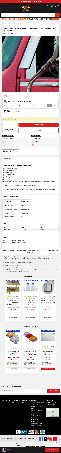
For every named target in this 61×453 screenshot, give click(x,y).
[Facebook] (3, 151)
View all (54, 276)
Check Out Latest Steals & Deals (30, 1)
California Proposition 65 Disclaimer (10, 149)
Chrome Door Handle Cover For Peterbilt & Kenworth (30, 303)
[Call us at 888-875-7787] (48, 6)
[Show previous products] (3, 300)
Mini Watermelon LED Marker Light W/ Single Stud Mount (13, 353)
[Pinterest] (17, 151)
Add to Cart (48, 368)
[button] (52, 6)
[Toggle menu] (3, 7)
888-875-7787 (40, 403)
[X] (13, 151)
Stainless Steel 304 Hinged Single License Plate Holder (48, 353)
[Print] (10, 151)
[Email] (7, 151)
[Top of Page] (56, 443)
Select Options (13, 317)
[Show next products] (58, 300)
